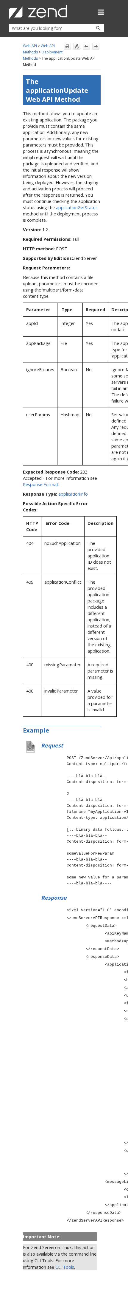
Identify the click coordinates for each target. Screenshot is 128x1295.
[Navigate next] (95, 46)
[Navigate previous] (86, 46)
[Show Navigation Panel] (101, 12)
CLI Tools (64, 1267)
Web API (30, 45)
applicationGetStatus (77, 207)
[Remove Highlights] (76, 46)
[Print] (67, 46)
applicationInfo (73, 494)
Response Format (40, 484)
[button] (85, 28)
